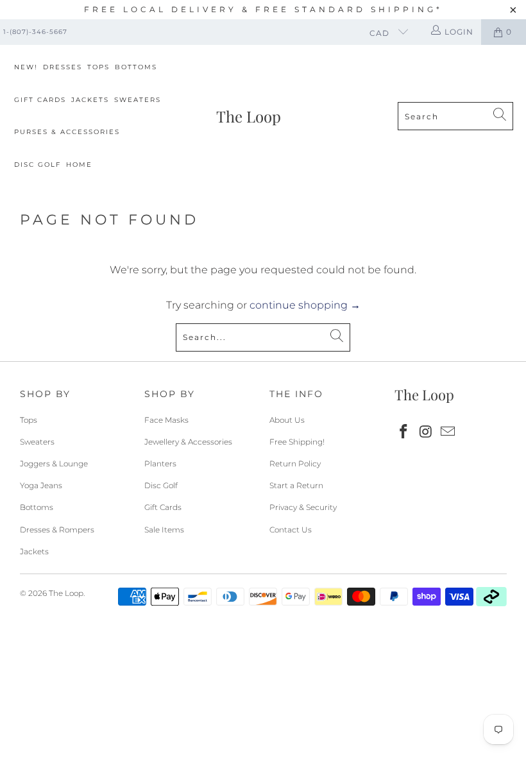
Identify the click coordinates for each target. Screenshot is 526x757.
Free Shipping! (297, 442)
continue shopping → (305, 305)
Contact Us (290, 529)
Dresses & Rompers (57, 529)
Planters (160, 463)
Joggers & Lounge (54, 463)
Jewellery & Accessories (188, 442)
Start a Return (296, 485)
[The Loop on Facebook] (404, 432)
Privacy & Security (303, 507)
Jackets (90, 100)
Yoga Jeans (41, 485)
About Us (287, 420)
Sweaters (137, 100)
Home (79, 164)
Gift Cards (40, 100)
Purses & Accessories (67, 132)
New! (26, 67)
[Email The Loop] (448, 432)
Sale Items (164, 529)
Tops (98, 67)
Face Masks (166, 420)
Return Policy (295, 463)
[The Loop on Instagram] (426, 432)
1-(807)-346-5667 (35, 32)
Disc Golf (37, 164)
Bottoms (136, 67)
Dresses (62, 67)
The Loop (66, 593)
